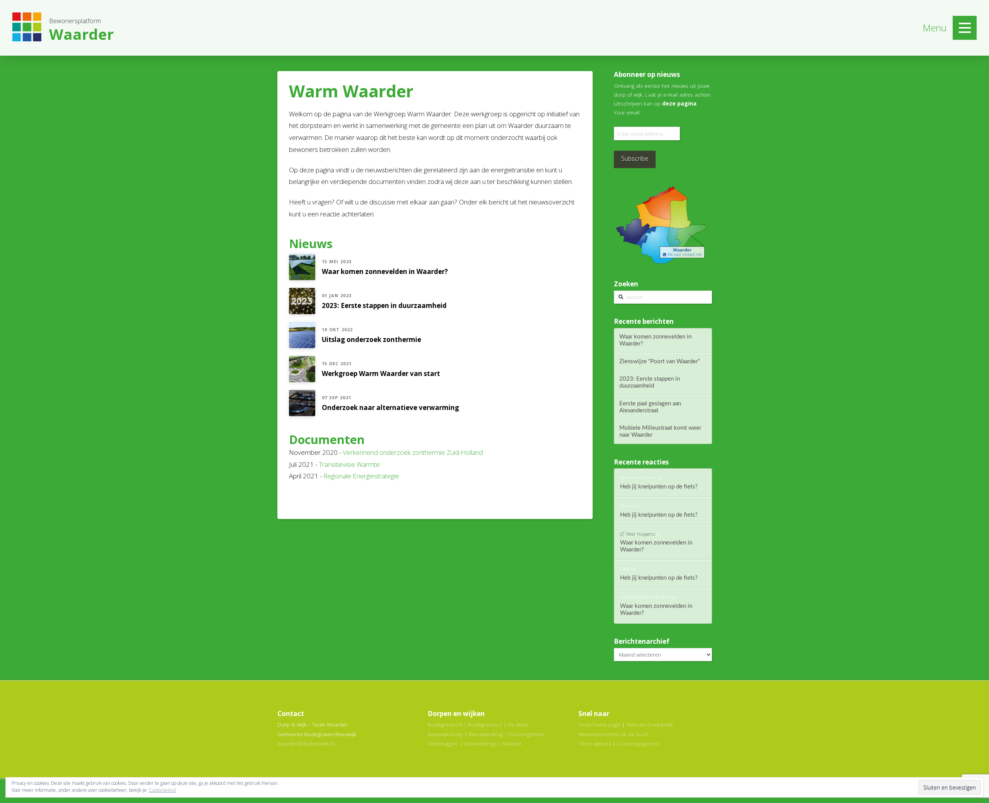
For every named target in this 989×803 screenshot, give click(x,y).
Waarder (511, 743)
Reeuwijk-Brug (486, 734)
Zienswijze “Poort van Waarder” (659, 361)
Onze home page (599, 724)
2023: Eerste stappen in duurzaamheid (649, 382)
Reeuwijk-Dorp (445, 734)
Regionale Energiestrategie (361, 475)
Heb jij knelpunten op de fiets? (659, 487)
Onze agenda (594, 743)
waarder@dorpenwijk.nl (306, 743)
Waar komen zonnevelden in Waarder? (655, 340)
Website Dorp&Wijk (649, 724)
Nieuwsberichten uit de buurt (613, 734)
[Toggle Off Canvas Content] (965, 28)
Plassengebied (526, 734)
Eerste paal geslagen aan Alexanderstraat (650, 407)
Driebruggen (442, 743)
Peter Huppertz (640, 534)
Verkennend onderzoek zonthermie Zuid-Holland (413, 452)
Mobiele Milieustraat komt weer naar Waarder (660, 431)
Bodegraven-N (445, 724)
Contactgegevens (638, 743)
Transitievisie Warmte (349, 464)
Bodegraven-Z (485, 724)
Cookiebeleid (162, 790)
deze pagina (679, 103)
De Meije (518, 724)
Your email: (627, 112)
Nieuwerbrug (480, 743)
